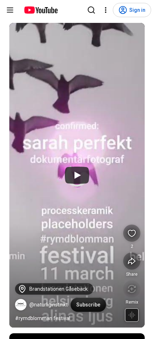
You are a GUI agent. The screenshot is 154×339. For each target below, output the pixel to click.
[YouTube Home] (41, 10)
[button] (21, 304)
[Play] (77, 175)
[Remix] (131, 289)
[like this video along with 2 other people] (131, 233)
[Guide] (10, 10)
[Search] (91, 10)
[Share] (131, 261)
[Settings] (105, 10)
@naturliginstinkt (48, 305)
